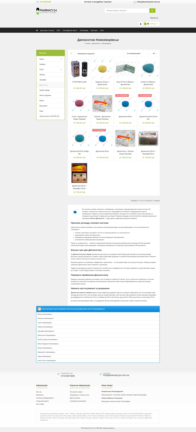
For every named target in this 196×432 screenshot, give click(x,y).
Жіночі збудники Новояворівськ (48, 344)
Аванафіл (43, 80)
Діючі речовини (75, 398)
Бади (41, 111)
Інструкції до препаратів (78, 401)
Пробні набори (45, 90)
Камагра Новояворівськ (45, 318)
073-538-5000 (45, 2)
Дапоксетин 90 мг (102, 151)
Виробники (39, 395)
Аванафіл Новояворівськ (46, 331)
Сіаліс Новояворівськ (45, 322)
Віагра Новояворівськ (45, 314)
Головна (87, 43)
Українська (154, 18)
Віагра (42, 59)
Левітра (42, 74)
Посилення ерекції (76, 392)
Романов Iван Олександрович (112, 391)
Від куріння (43, 106)
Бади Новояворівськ (44, 356)
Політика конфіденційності (45, 398)
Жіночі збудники (45, 95)
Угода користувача (42, 401)
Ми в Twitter (40, 404)
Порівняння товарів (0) (86, 53)
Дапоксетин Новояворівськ (47, 335)
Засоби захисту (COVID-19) (49, 116)
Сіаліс (42, 69)
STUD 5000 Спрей (79, 82)
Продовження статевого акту (79, 395)
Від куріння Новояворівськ (46, 352)
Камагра (42, 64)
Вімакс (42, 100)
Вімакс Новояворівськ (45, 348)
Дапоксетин (96, 43)
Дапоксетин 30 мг (125, 116)
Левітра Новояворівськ (45, 327)
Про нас (39, 392)
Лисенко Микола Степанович (112, 398)
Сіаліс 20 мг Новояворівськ (47, 360)
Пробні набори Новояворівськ (48, 339)
